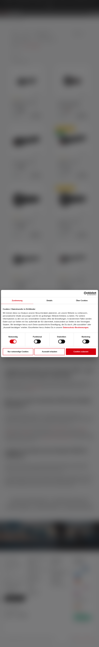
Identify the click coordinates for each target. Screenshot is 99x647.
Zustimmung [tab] (17, 300)
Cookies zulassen (81, 352)
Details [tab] (50, 300)
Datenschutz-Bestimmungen (75, 327)
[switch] (37, 341)
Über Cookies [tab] (82, 300)
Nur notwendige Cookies (18, 352)
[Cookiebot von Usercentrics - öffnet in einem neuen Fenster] (85, 293)
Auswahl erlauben (49, 352)
